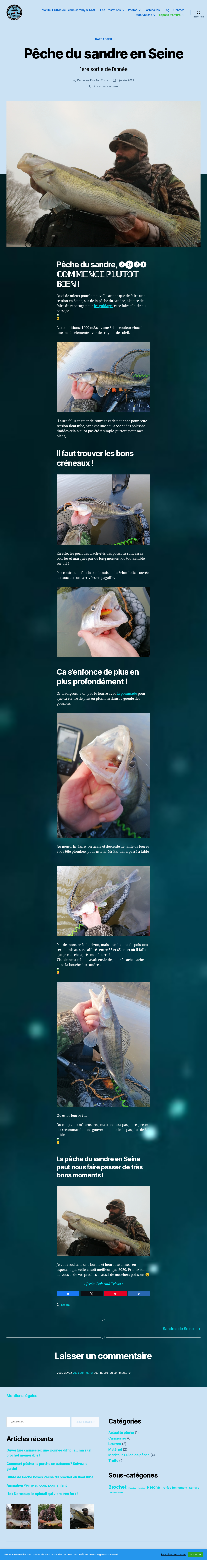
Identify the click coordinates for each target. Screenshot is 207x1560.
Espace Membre (170, 14)
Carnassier (103, 39)
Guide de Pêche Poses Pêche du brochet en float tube (49, 1477)
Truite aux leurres (115, 1492)
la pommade (127, 693)
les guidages (103, 306)
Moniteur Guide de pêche (129, 1455)
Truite (113, 1461)
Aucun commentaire (106, 86)
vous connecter (83, 1372)
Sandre (65, 1304)
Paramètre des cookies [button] (173, 1554)
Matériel (115, 1449)
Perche (153, 1487)
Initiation (141, 1488)
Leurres (114, 1444)
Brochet (117, 1487)
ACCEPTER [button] (195, 1554)
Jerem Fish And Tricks (95, 80)
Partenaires (152, 10)
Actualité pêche (121, 1433)
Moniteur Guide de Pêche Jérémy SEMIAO (69, 10)
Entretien (132, 1488)
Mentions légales (21, 1395)
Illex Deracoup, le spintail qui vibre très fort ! (42, 1494)
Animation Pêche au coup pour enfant (36, 1485)
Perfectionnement (174, 1487)
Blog (166, 10)
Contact (178, 10)
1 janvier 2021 (125, 80)
